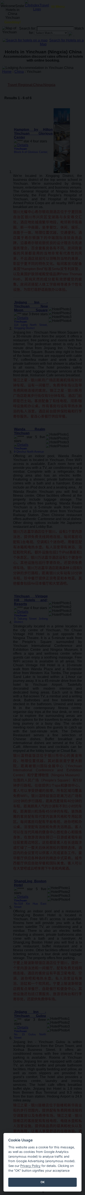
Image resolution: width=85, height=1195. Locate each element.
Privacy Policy (30, 1166)
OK (43, 1182)
